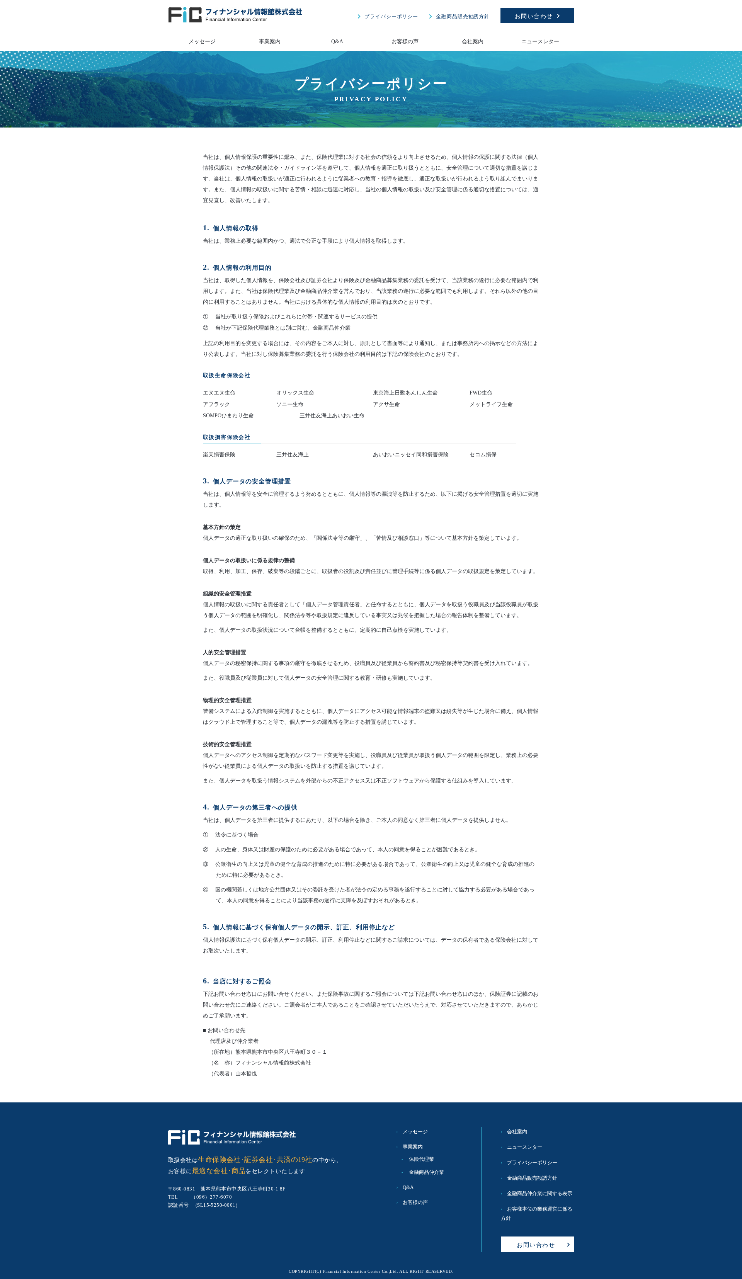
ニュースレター (540, 41)
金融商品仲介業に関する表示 (539, 1193)
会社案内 (472, 41)
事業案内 (270, 41)
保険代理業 (421, 1159)
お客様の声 (405, 41)
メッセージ (202, 41)
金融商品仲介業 (426, 1172)
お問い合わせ (534, 16)
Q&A (337, 41)
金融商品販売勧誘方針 (463, 16)
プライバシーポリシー (391, 16)
